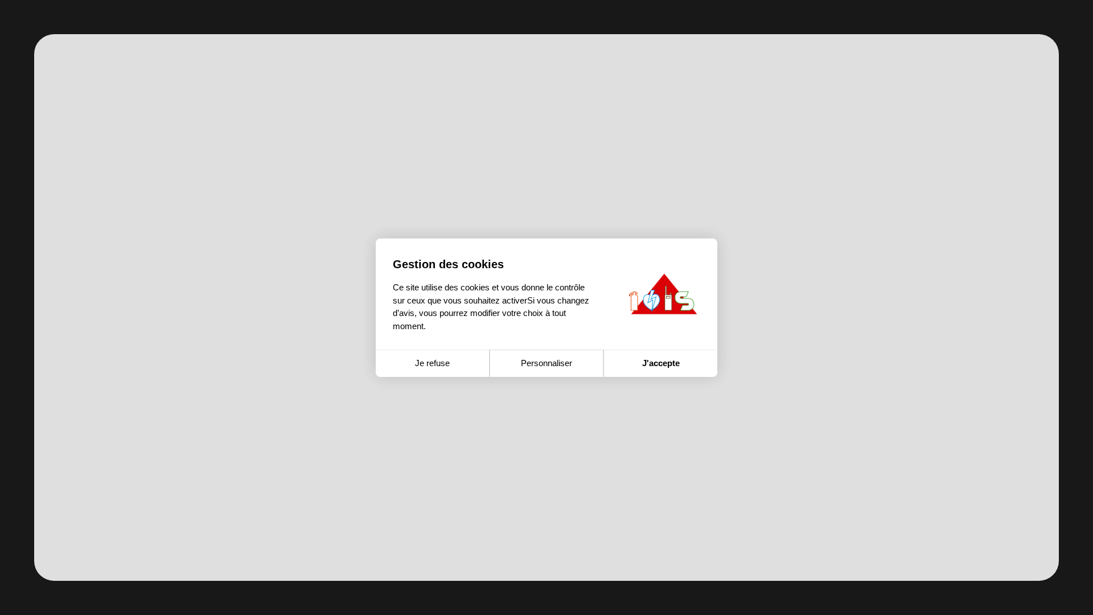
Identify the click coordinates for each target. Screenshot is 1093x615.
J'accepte (661, 363)
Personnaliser (546, 363)
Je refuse (432, 363)
